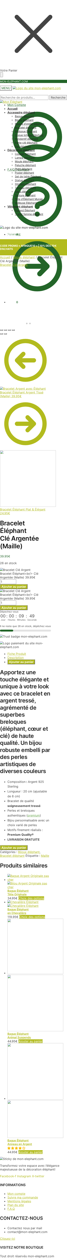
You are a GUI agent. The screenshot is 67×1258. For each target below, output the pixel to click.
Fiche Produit (16, 654)
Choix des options (31, 898)
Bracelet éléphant (12, 856)
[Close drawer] (1, 74)
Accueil (5, 257)
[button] (16, 1148)
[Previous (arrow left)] (1, 333)
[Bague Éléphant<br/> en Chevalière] (23, 904)
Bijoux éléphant (24, 257)
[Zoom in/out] (13, 330)
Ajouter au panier (13, 586)
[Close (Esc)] (1, 330)
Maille (45, 856)
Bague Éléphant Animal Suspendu (19, 1035)
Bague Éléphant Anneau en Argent (19, 1142)
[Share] (5, 330)
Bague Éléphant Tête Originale (18, 892)
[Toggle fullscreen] (9, 330)
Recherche (58, 97)
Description (15, 657)
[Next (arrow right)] (5, 333)
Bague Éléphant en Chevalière (18, 911)
